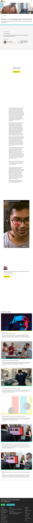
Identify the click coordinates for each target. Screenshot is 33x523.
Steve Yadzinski (9, 41)
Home (2, 15)
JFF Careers (27, 515)
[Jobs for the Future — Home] (3, 1)
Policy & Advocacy (4, 519)
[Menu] (31, 1)
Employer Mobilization (4, 515)
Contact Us (26, 516)
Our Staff (26, 512)
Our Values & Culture (28, 510)
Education (2, 514)
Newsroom (4, 15)
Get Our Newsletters (11, 504)
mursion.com (15, 181)
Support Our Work (27, 513)
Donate (3, 504)
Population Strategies (4, 521)
